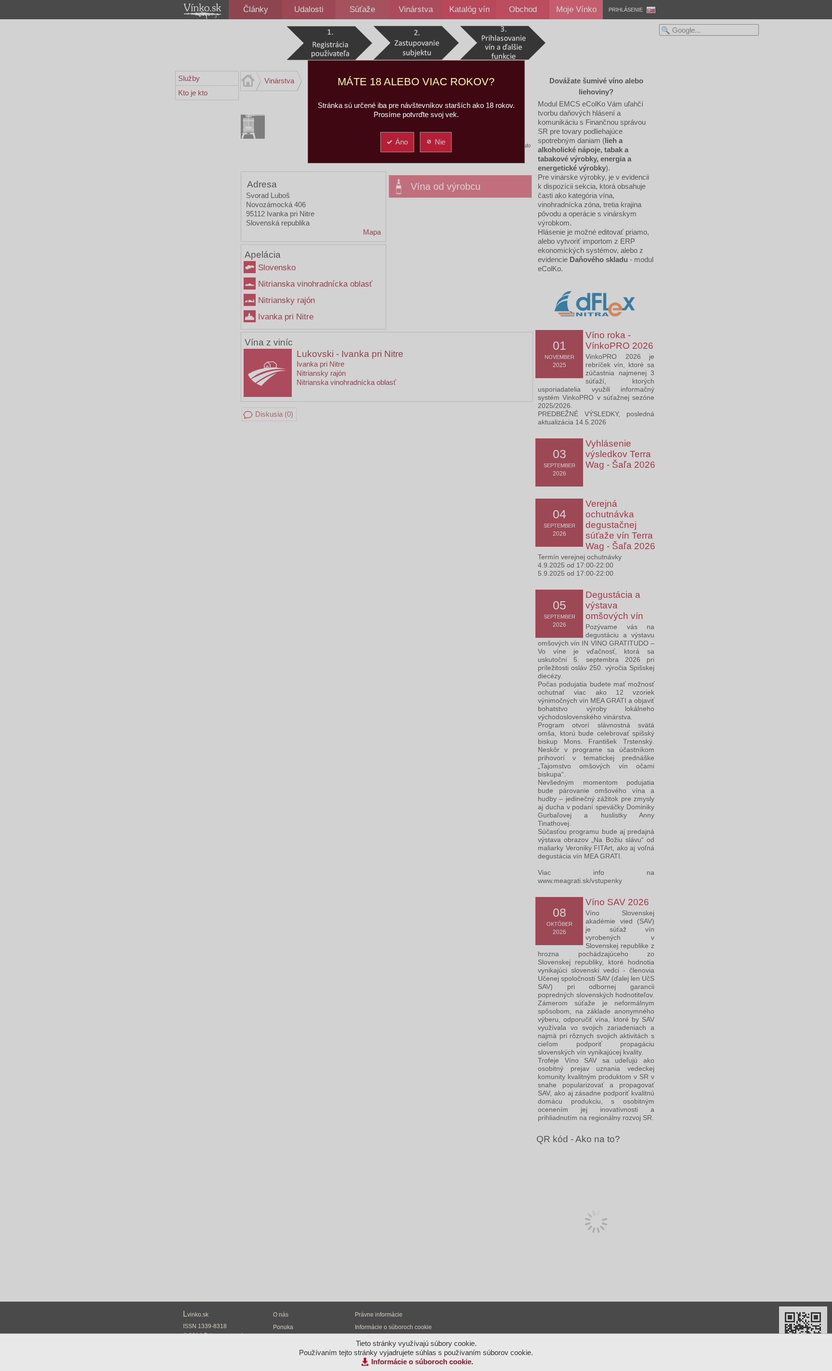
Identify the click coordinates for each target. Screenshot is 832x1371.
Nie (440, 142)
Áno (401, 142)
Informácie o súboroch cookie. (422, 1362)
